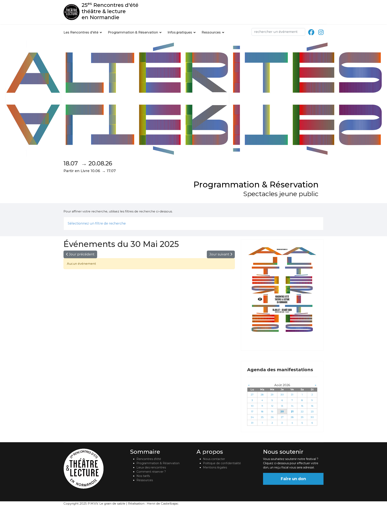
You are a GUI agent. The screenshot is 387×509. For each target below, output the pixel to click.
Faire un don (293, 478)
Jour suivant (219, 254)
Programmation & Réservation (133, 32)
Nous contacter (214, 459)
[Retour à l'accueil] (93, 468)
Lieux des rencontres (151, 467)
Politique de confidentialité (222, 463)
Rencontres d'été (148, 459)
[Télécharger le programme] (282, 290)
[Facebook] (311, 32)
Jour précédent (81, 254)
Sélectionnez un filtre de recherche (97, 223)
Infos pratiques (179, 32)
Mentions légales (215, 467)
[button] (319, 223)
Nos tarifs (143, 476)
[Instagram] (321, 32)
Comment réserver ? (151, 471)
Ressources (211, 32)
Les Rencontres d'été (80, 32)
